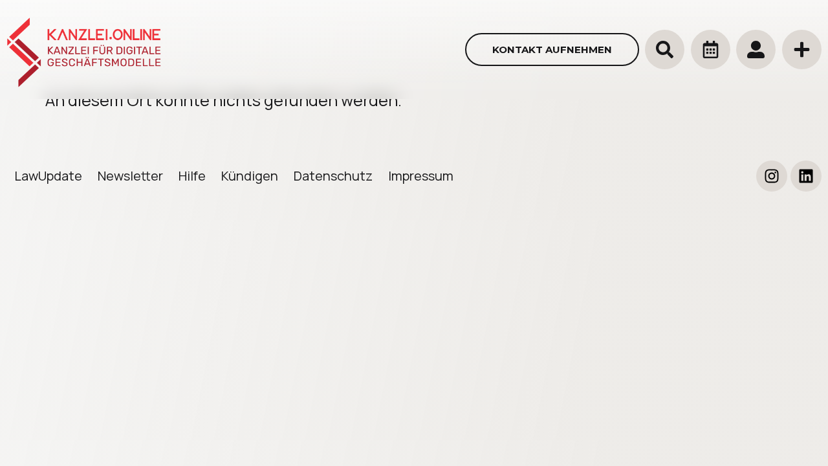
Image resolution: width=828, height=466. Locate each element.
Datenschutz (333, 175)
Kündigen (249, 175)
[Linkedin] (806, 176)
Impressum (420, 175)
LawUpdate (48, 175)
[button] (664, 49)
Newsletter (130, 175)
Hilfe (192, 175)
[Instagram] (771, 176)
